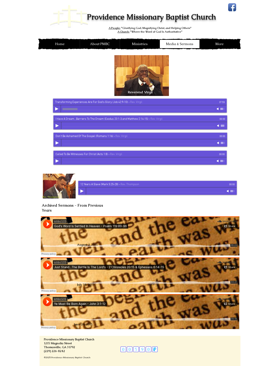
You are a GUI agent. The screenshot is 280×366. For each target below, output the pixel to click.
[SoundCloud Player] (140, 235)
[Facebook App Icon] (232, 7)
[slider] (223, 109)
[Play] (56, 109)
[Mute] (218, 109)
